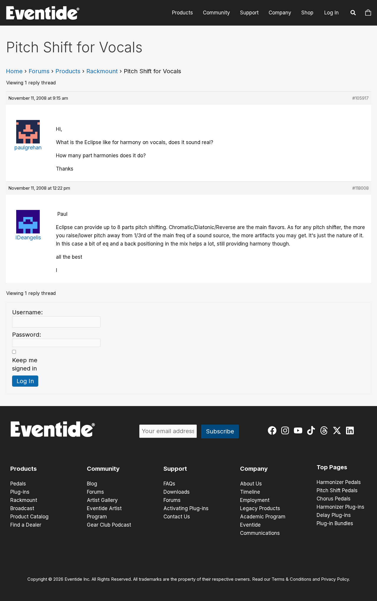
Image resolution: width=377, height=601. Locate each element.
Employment (254, 500)
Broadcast (22, 508)
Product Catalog (29, 517)
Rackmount (102, 71)
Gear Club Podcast (109, 525)
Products (182, 13)
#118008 (360, 188)
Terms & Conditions (291, 579)
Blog (92, 484)
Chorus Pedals (333, 499)
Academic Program (262, 517)
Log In (331, 13)
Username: (27, 312)
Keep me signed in (24, 364)
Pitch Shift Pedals (337, 490)
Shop (307, 13)
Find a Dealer (25, 525)
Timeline (250, 492)
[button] (353, 13)
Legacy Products (260, 508)
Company (280, 13)
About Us (251, 484)
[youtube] (299, 430)
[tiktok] (312, 430)
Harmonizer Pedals (339, 482)
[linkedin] (351, 430)
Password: (26, 334)
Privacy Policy (335, 579)
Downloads (176, 492)
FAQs (169, 484)
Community (216, 13)
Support (249, 13)
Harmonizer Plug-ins (340, 507)
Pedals (18, 484)
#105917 (360, 98)
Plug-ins (19, 492)
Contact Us (176, 517)
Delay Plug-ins (334, 515)
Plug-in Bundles (335, 523)
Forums (39, 71)
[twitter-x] (338, 430)
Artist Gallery (102, 500)
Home (14, 71)
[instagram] (286, 430)
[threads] (325, 430)
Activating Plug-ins (186, 508)
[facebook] (273, 430)
